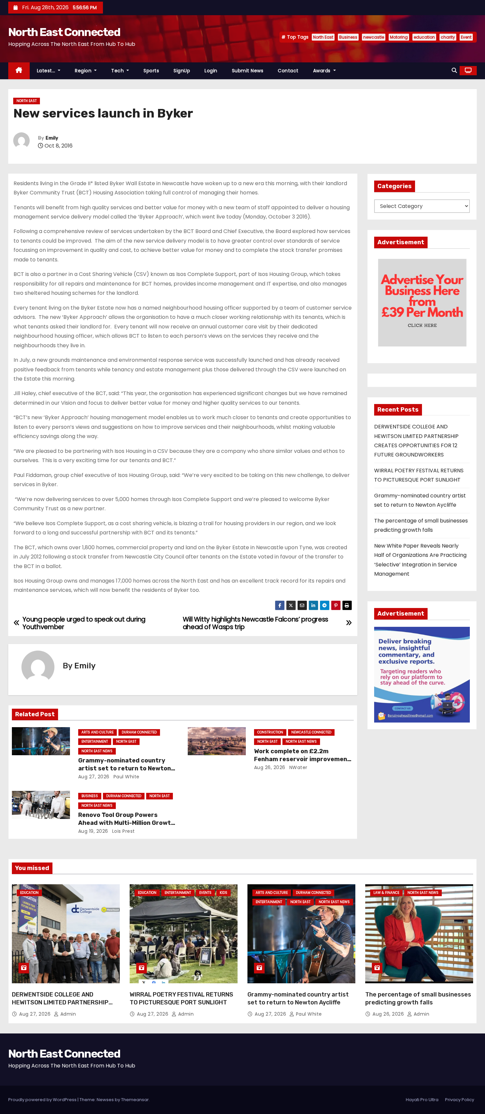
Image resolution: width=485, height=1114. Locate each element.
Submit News (248, 70)
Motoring (399, 37)
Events (205, 892)
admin (67, 1014)
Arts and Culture (97, 732)
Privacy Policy (459, 1100)
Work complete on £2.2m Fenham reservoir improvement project (302, 759)
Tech (118, 70)
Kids (223, 892)
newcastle (373, 37)
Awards (322, 70)
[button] (454, 70)
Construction (270, 732)
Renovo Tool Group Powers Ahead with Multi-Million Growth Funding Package (126, 822)
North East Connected (64, 32)
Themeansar (135, 1100)
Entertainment (94, 741)
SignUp (182, 70)
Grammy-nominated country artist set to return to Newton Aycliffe (124, 768)
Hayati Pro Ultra (422, 1100)
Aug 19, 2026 (93, 831)
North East (323, 37)
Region (84, 70)
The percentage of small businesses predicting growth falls (418, 998)
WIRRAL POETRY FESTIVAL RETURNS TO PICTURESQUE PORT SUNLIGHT (181, 998)
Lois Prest (123, 831)
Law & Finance (386, 892)
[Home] (19, 70)
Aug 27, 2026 (94, 776)
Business (348, 37)
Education (29, 892)
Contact (288, 70)
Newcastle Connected (311, 732)
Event (466, 37)
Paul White (126, 776)
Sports (151, 70)
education (424, 37)
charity (448, 37)
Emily (52, 138)
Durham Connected (139, 732)
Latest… (47, 70)
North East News (97, 751)
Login (211, 70)
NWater (297, 767)
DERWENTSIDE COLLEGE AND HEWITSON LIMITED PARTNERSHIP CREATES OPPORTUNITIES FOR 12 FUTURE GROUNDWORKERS (60, 1006)
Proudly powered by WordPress (43, 1100)
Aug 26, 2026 (269, 767)
